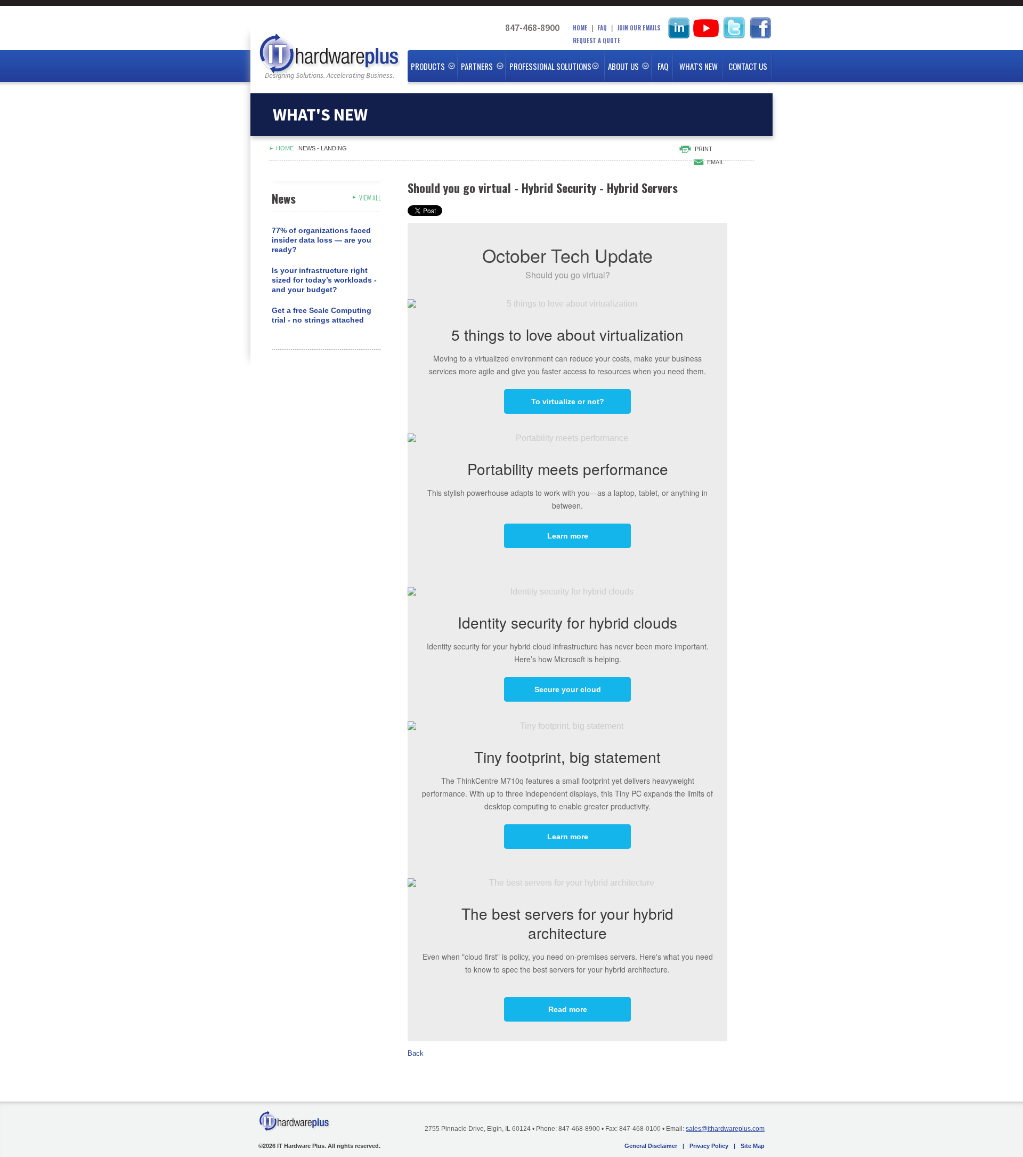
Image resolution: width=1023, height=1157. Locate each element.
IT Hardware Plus (329, 55)
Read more (567, 1009)
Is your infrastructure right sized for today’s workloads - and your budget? (324, 280)
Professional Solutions (550, 66)
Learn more (567, 536)
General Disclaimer (650, 1146)
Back (416, 1053)
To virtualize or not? (567, 401)
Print (703, 149)
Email (715, 162)
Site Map (753, 1146)
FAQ (602, 27)
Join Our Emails (638, 27)
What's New (698, 66)
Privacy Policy (708, 1146)
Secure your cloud (567, 689)
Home (580, 27)
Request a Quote (596, 40)
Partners (477, 66)
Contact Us (747, 66)
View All (370, 197)
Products (428, 66)
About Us (623, 66)
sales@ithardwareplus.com (725, 1128)
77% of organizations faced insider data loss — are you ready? (321, 240)
